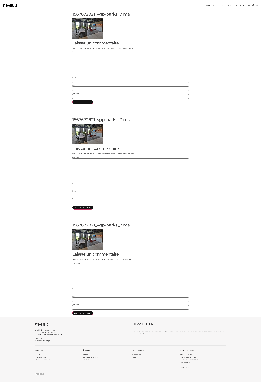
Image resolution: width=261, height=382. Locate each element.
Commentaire (77, 52)
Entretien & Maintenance (42, 359)
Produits (210, 5)
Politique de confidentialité (188, 354)
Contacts (230, 5)
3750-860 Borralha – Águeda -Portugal (48, 332)
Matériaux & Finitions (41, 357)
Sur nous (240, 5)
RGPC (182, 365)
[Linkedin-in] (36, 374)
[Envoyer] (224, 327)
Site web (75, 93)
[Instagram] (42, 374)
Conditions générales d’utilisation (190, 359)
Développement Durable (90, 357)
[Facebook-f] (39, 374)
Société (85, 354)
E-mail (74, 85)
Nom (74, 77)
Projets (220, 5)
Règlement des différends (188, 357)
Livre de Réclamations (187, 362)
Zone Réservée (136, 354)
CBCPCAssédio (184, 367)
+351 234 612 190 (40, 338)
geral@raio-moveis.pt (42, 341)
